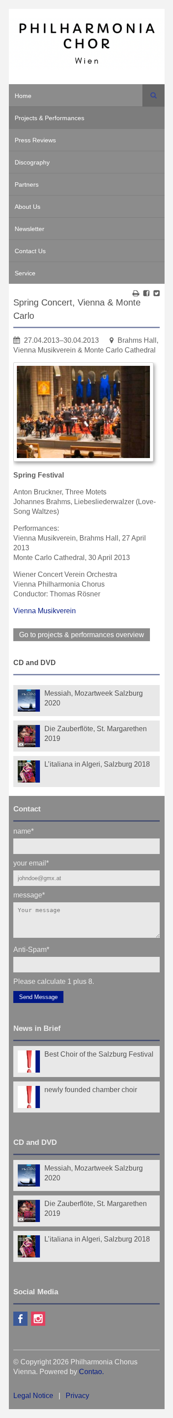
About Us (27, 206)
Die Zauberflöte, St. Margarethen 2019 (95, 733)
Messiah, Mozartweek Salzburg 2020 (93, 698)
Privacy (77, 1395)
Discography (32, 162)
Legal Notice (33, 1395)
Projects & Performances (49, 117)
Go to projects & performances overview (81, 634)
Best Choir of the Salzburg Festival (98, 1054)
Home (23, 95)
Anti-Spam (31, 949)
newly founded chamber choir (90, 1089)
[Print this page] (136, 293)
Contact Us (30, 251)
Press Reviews (35, 140)
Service (25, 273)
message (29, 894)
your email (31, 862)
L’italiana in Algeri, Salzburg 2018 (97, 764)
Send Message (38, 997)
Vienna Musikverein (44, 611)
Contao (90, 1371)
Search (153, 95)
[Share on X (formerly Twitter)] (156, 293)
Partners (27, 184)
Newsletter (29, 228)
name (23, 831)
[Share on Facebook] (146, 293)
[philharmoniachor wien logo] (87, 45)
